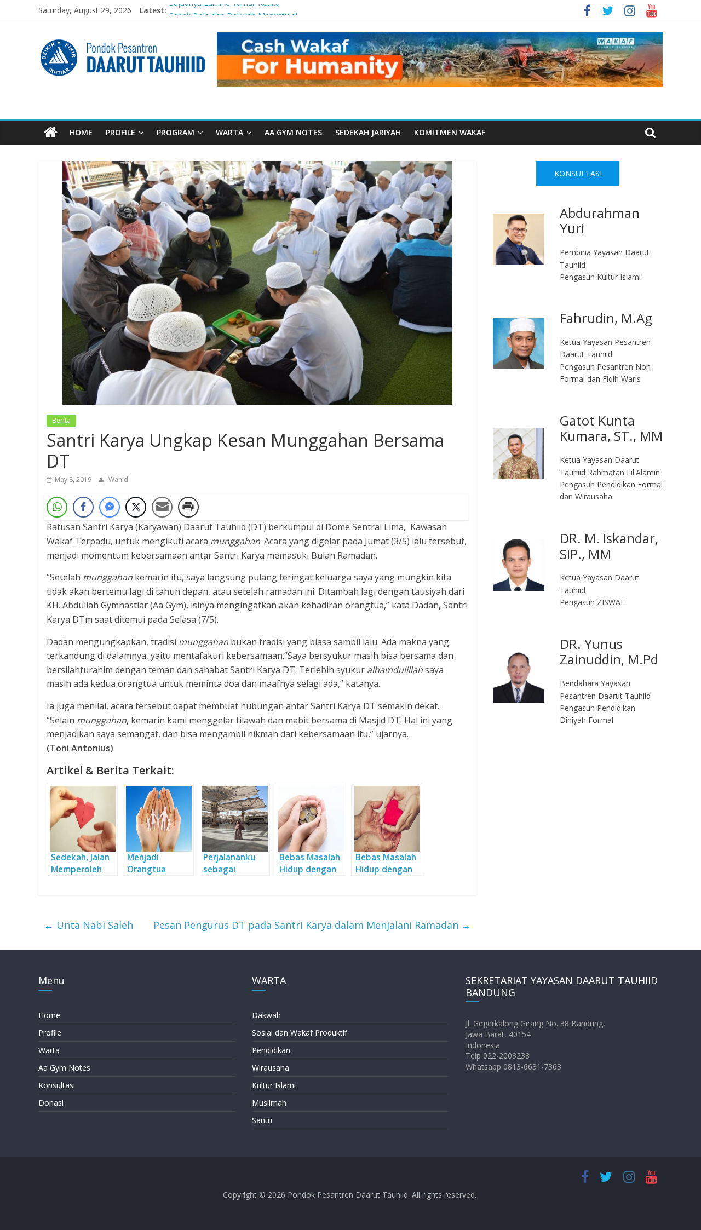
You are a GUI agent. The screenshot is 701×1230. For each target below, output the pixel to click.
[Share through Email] (162, 507)
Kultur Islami (274, 1085)
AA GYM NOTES (293, 132)
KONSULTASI (578, 173)
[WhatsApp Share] (57, 507)
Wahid (118, 479)
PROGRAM (175, 132)
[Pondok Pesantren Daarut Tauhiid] (50, 133)
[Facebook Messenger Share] (109, 507)
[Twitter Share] (135, 507)
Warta (49, 1050)
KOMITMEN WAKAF (449, 132)
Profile (49, 1032)
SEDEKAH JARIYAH (368, 132)
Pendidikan (271, 1050)
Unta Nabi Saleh (88, 925)
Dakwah (266, 1015)
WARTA (229, 132)
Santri (262, 1120)
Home (49, 1015)
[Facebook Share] (83, 507)
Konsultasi (56, 1085)
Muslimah (269, 1102)
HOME (81, 132)
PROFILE (120, 132)
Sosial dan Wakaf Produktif (299, 1032)
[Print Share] (188, 507)
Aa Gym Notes (64, 1067)
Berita (61, 420)
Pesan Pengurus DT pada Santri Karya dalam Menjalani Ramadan (312, 925)
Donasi (51, 1102)
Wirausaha (270, 1067)
